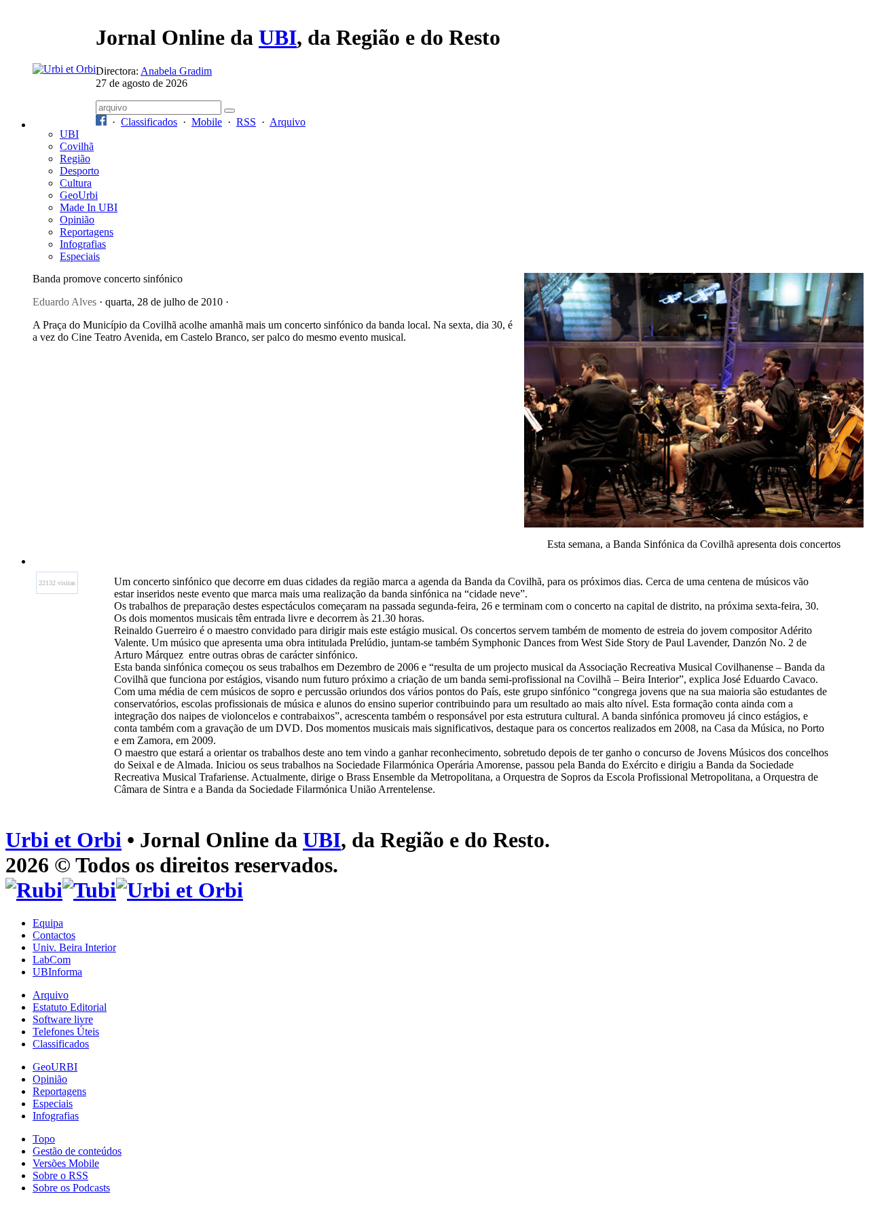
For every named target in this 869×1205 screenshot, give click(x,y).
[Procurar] (229, 111)
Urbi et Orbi (63, 840)
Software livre (63, 1019)
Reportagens (86, 232)
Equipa (48, 923)
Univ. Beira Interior (74, 947)
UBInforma (57, 972)
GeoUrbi (79, 195)
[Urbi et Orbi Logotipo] (64, 69)
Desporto (79, 171)
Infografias (83, 244)
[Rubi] (33, 890)
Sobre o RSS (60, 1175)
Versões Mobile (66, 1163)
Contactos (54, 935)
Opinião (77, 219)
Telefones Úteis (66, 1031)
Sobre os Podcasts (71, 1187)
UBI (278, 37)
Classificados (149, 122)
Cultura (76, 183)
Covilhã (77, 146)
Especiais (80, 256)
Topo (44, 1139)
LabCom (52, 959)
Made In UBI (88, 207)
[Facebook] (101, 122)
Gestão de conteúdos (77, 1151)
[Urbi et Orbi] (179, 890)
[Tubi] (89, 890)
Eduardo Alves (64, 302)
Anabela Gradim (176, 71)
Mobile (206, 122)
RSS (246, 122)
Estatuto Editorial (70, 1007)
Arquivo (288, 122)
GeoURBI (55, 1067)
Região (75, 158)
